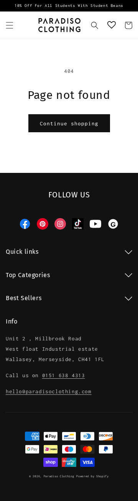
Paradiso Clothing (59, 476)
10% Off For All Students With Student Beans (69, 5)
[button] (9, 25)
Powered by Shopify (92, 476)
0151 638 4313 (63, 375)
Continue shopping (69, 123)
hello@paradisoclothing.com (49, 391)
